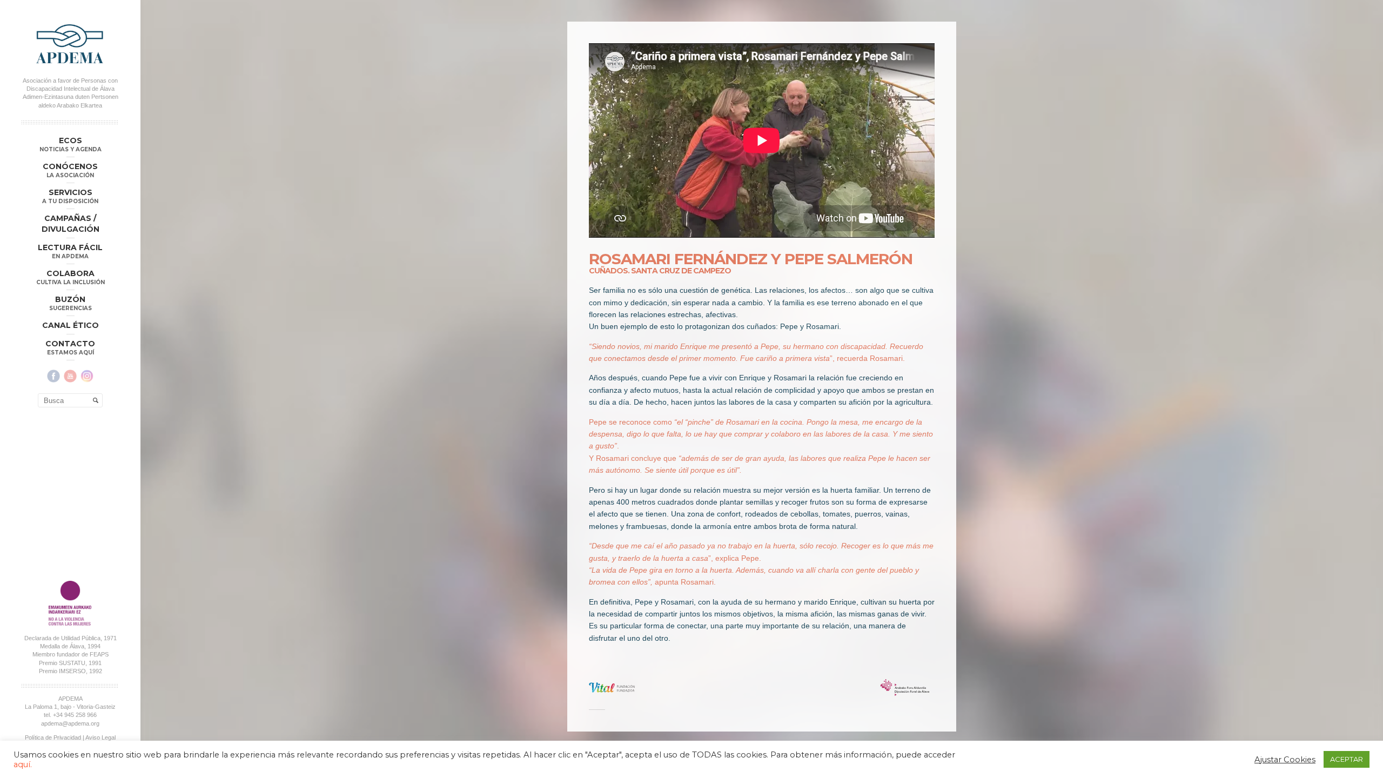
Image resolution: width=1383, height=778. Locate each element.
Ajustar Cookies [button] (1284, 759)
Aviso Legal (100, 737)
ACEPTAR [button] (1346, 759)
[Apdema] (70, 44)
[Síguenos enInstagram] (86, 376)
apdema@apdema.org (70, 723)
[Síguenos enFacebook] (53, 376)
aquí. (23, 764)
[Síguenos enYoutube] (70, 376)
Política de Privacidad (53, 737)
